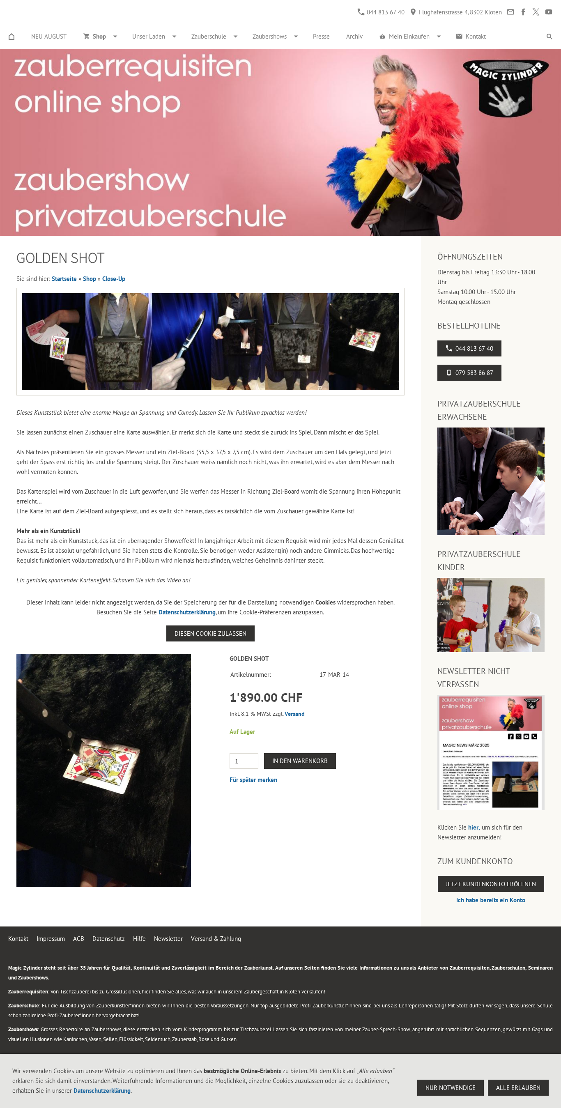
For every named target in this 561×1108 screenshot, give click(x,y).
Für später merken (253, 780)
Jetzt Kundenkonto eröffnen (491, 884)
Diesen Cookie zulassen (210, 633)
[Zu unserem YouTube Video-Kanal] (548, 12)
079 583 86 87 (474, 373)
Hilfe (139, 938)
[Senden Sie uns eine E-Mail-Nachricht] (510, 12)
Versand (295, 713)
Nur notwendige (450, 1088)
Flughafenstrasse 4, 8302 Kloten (459, 12)
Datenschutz (108, 938)
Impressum (51, 938)
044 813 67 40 (385, 12)
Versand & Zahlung (216, 938)
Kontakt (18, 938)
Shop (89, 279)
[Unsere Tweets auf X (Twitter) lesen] (535, 12)
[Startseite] (11, 36)
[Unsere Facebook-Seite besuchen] (523, 12)
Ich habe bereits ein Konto (490, 900)
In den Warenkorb (300, 761)
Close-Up (113, 279)
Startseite (64, 279)
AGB (78, 938)
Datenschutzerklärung (187, 612)
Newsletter (168, 938)
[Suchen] (549, 36)
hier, (474, 827)
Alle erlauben (518, 1088)
